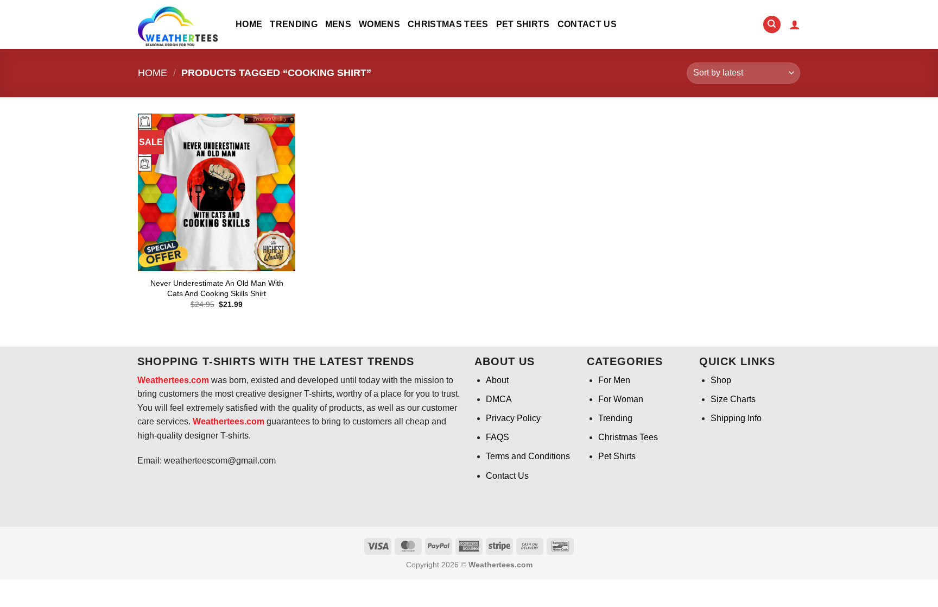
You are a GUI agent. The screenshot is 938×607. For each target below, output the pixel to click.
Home (249, 24)
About (497, 380)
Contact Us (587, 24)
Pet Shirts (523, 24)
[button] (794, 24)
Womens (379, 24)
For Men (614, 380)
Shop (721, 380)
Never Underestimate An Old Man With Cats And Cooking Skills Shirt (216, 288)
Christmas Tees (448, 24)
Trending (294, 24)
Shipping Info (736, 418)
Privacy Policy (513, 418)
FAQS (497, 437)
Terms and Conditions (528, 456)
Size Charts (733, 399)
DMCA (499, 399)
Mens (338, 24)
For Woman (620, 399)
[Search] (772, 25)
